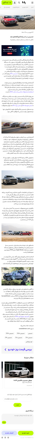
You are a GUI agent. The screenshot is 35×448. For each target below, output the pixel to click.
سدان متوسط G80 (27, 106)
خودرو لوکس (29, 342)
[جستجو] (19, 2)
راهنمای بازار (7, 7)
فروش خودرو (9, 433)
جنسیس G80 (18, 338)
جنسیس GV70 (10, 333)
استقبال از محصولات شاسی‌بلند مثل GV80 (22, 92)
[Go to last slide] (32, 19)
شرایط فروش (16, 7)
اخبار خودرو (25, 7)
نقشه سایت (22, 437)
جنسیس (30, 333)
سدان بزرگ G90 (17, 106)
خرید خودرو (25, 433)
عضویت (17, 405)
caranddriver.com (24, 329)
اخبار (32, 7)
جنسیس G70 (14, 74)
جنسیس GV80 (21, 333)
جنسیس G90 (8, 338)
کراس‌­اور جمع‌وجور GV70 (22, 317)
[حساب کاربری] (14, 2)
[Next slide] (2, 19)
